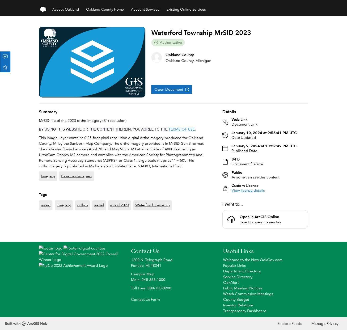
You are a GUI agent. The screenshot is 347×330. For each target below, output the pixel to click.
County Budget (236, 299)
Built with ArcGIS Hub (26, 323)
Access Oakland (65, 9)
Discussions (5, 56)
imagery (64, 205)
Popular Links (234, 265)
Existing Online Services (186, 9)
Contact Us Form (145, 299)
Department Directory (242, 271)
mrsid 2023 (119, 205)
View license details (248, 190)
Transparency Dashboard (245, 311)
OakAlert (231, 282)
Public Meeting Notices (242, 288)
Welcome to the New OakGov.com (253, 260)
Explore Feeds (289, 323)
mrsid (46, 205)
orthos (82, 205)
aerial (99, 205)
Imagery (48, 176)
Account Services (145, 9)
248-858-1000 (153, 279)
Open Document (168, 89)
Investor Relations (238, 305)
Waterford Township (152, 205)
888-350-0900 (159, 288)
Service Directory (238, 277)
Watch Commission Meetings (248, 294)
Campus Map (142, 274)
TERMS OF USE (182, 129)
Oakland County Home (105, 9)
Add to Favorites (5, 67)
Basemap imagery (76, 176)
